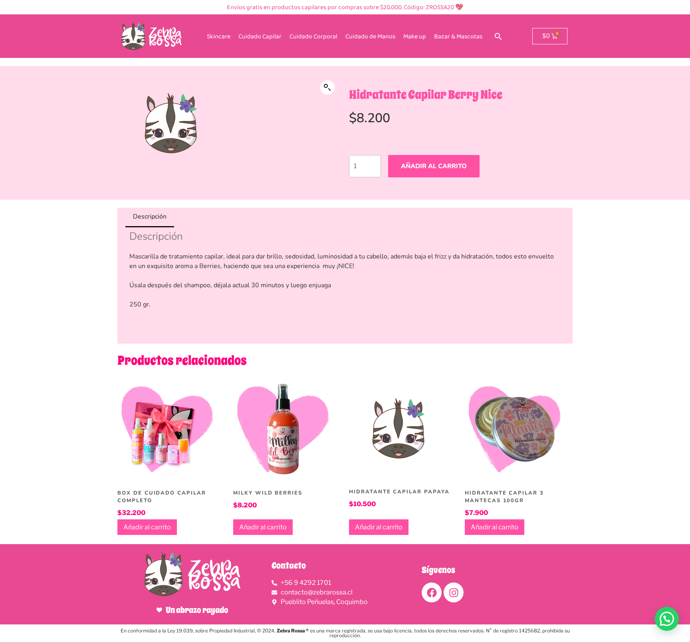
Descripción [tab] (150, 216)
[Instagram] (454, 592)
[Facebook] (432, 592)
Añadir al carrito (434, 166)
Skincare (218, 36)
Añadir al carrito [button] (147, 527)
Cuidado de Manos (370, 36)
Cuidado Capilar (260, 36)
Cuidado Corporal (313, 36)
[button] (498, 36)
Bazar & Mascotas (458, 36)
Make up (414, 36)
